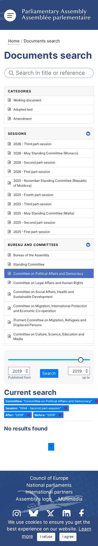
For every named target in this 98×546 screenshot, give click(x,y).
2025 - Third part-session (32, 204)
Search (49, 373)
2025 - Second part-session (34, 222)
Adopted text (23, 109)
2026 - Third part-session (32, 144)
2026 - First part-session (31, 172)
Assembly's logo (33, 499)
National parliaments (49, 485)
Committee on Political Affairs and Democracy (48, 274)
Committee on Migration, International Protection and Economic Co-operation (50, 308)
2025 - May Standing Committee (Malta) (43, 213)
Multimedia (70, 499)
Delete (95, 401)
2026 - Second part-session (34, 162)
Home (14, 40)
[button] (88, 133)
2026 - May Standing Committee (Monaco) (45, 153)
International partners (49, 492)
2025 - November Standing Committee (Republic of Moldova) (50, 183)
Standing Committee (28, 264)
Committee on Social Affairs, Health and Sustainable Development (43, 294)
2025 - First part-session (31, 232)
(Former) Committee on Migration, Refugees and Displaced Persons (49, 322)
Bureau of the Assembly (31, 255)
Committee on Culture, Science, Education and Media (48, 336)
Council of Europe (49, 478)
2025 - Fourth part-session (33, 195)
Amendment (22, 119)
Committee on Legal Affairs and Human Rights (48, 283)
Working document (27, 100)
